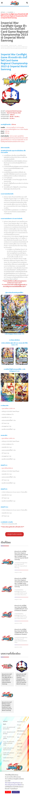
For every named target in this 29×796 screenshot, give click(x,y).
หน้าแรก (5, 721)
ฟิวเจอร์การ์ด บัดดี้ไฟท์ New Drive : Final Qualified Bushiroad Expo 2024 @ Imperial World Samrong (7, 706)
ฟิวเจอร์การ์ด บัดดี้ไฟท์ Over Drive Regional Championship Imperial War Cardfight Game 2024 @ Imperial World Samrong (21, 583)
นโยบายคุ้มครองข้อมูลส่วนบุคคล (12, 783)
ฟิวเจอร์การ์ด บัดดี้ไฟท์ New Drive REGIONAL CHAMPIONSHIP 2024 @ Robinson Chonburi (21, 631)
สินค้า (4, 724)
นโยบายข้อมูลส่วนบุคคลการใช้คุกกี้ (13, 785)
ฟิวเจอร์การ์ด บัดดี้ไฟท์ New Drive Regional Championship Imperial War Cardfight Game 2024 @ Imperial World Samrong (21, 555)
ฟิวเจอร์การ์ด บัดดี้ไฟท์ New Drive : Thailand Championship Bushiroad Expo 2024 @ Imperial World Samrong (21, 679)
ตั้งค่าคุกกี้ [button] (8, 792)
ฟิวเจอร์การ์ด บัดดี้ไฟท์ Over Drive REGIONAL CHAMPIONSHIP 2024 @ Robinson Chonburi (21, 608)
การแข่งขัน (10, 12)
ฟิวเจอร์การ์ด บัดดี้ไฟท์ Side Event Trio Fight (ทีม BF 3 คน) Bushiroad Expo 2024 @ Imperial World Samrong (7, 679)
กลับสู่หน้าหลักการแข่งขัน (14, 534)
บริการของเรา (21, 731)
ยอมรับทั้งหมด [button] (16, 792)
